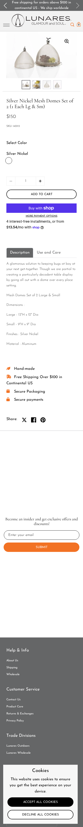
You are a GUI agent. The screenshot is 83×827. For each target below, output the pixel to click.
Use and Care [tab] (49, 253)
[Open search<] (72, 23)
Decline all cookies (40, 814)
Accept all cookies (40, 802)
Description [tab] (20, 253)
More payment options (41, 216)
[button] (40, 181)
